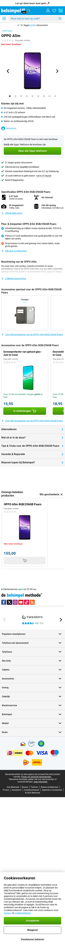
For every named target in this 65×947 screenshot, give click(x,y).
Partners (34, 787)
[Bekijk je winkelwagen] (60, 10)
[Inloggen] (48, 10)
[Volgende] (57, 71)
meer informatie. (41, 782)
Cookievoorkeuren (31, 790)
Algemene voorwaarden (52, 790)
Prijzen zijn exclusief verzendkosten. (36, 777)
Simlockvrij (11, 128)
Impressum (16, 790)
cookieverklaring (23, 913)
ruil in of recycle (43, 175)
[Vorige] (8, 71)
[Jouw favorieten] (54, 10)
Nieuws (25, 787)
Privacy (6, 790)
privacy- (8, 913)
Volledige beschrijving (15, 278)
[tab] (10, 96)
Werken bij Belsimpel (49, 787)
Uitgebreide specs (13, 213)
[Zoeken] (59, 18)
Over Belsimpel (13, 787)
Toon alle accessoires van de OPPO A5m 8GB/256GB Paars (34, 334)
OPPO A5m (7, 31)
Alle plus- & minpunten (16, 251)
